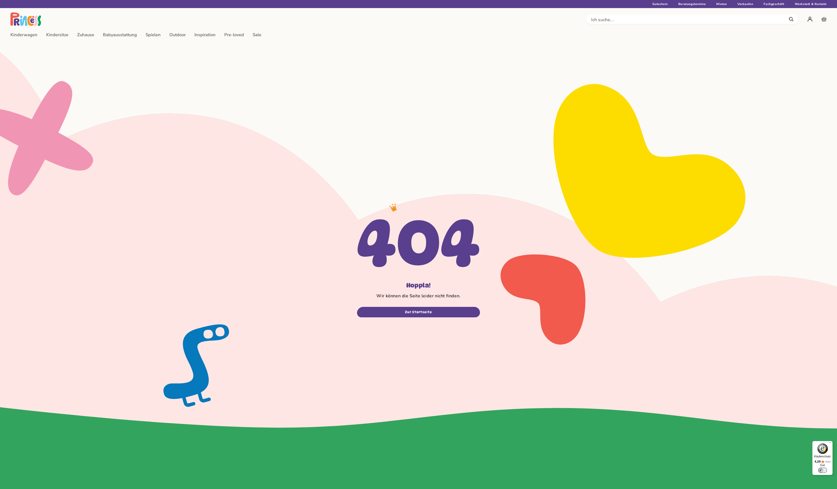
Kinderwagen (23, 35)
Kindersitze (57, 35)
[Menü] (830, 443)
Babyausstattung (120, 35)
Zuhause (85, 35)
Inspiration (205, 35)
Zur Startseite (418, 312)
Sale (257, 35)
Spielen (153, 35)
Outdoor (177, 35)
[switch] (822, 470)
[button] (692, 19)
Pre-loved (234, 35)
